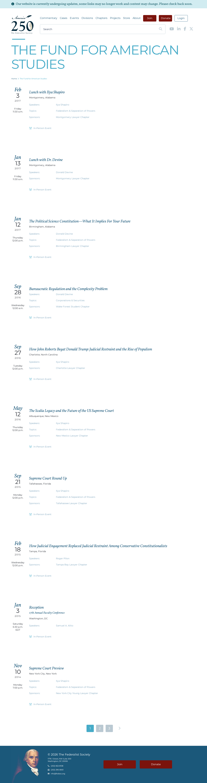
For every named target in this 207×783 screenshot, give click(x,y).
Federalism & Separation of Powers (75, 110)
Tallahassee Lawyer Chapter (71, 503)
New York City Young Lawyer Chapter (77, 693)
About (137, 18)
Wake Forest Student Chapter (73, 306)
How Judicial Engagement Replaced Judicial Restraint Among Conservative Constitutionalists (98, 546)
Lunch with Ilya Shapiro (47, 92)
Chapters (101, 18)
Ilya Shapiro (62, 104)
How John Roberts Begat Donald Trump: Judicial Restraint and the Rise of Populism (90, 349)
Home (14, 78)
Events (74, 18)
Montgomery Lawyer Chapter (72, 117)
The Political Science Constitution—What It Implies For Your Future (80, 221)
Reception (36, 607)
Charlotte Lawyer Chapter (70, 368)
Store (126, 18)
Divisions (87, 18)
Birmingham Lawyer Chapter (72, 246)
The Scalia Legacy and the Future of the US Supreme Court (71, 411)
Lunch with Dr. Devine (46, 160)
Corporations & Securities (70, 300)
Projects (115, 18)
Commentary (48, 18)
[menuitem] (48, 18)
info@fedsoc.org (58, 774)
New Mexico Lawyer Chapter (72, 435)
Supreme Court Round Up (48, 478)
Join (149, 18)
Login (181, 18)
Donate (166, 18)
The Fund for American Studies (33, 78)
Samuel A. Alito (64, 625)
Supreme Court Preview (46, 668)
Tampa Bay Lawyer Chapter (71, 564)
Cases (63, 18)
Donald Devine (64, 172)
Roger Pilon (62, 558)
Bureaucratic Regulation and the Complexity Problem (68, 289)
